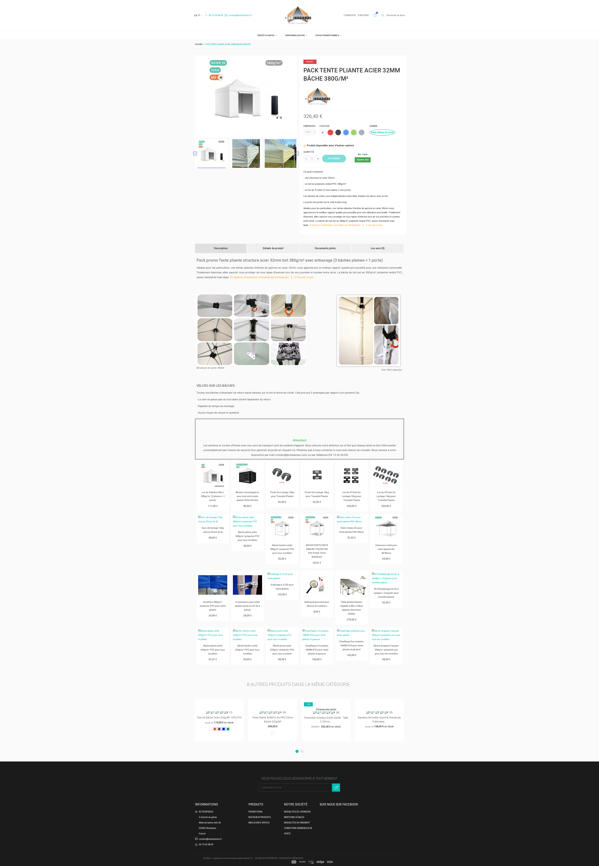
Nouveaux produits (259, 817)
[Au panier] (264, 702)
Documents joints (325, 248)
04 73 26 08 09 (215, 15)
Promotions (255, 811)
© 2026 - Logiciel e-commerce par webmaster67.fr (228, 858)
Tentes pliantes (266, 35)
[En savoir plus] (226, 702)
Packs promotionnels (327, 35)
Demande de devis (396, 15)
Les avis (378, 248)
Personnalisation (295, 35)
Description (221, 248)
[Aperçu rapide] (219, 702)
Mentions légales (294, 817)
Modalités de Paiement (297, 822)
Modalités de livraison (297, 811)
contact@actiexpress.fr (240, 15)
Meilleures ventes (259, 822)
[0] (375, 15)
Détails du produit (273, 248)
